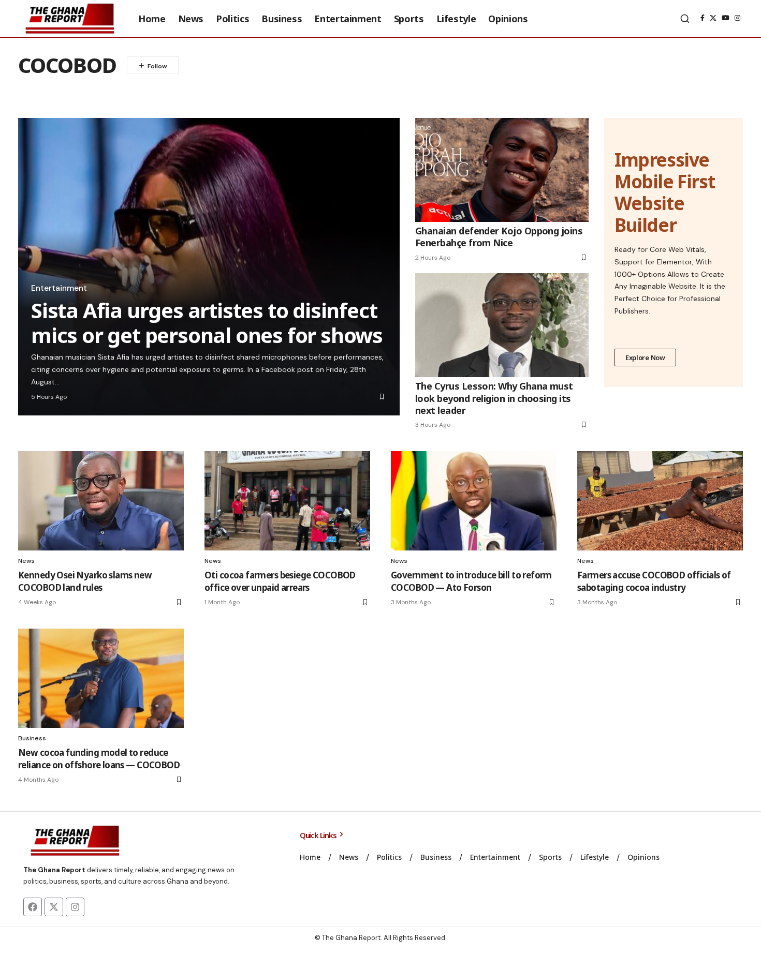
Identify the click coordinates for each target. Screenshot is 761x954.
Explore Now (645, 357)
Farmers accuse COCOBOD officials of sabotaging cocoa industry (654, 581)
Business (32, 738)
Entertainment (59, 288)
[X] (713, 18)
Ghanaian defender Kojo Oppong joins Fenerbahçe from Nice (498, 237)
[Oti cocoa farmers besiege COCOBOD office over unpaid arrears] (287, 500)
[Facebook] (702, 18)
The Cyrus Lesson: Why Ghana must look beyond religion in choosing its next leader (494, 398)
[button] (685, 18)
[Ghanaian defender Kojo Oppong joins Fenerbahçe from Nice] (502, 170)
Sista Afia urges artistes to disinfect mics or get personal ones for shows (207, 322)
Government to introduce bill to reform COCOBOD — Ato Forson (471, 581)
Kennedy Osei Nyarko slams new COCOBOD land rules (85, 581)
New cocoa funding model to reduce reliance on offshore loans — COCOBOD (99, 759)
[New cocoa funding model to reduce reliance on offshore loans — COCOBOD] (101, 678)
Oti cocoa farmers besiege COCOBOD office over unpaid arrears (280, 581)
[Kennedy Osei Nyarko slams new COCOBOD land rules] (101, 500)
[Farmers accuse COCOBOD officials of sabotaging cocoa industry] (660, 500)
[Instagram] (737, 18)
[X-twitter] (54, 907)
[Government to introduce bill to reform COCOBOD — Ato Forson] (474, 500)
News (26, 561)
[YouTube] (725, 18)
